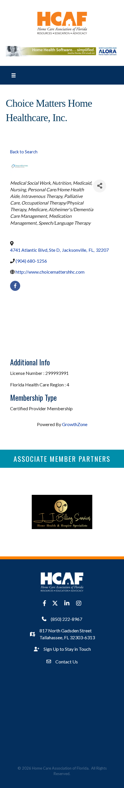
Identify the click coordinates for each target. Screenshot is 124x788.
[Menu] (13, 75)
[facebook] (15, 286)
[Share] (99, 186)
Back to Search (23, 151)
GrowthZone (74, 424)
